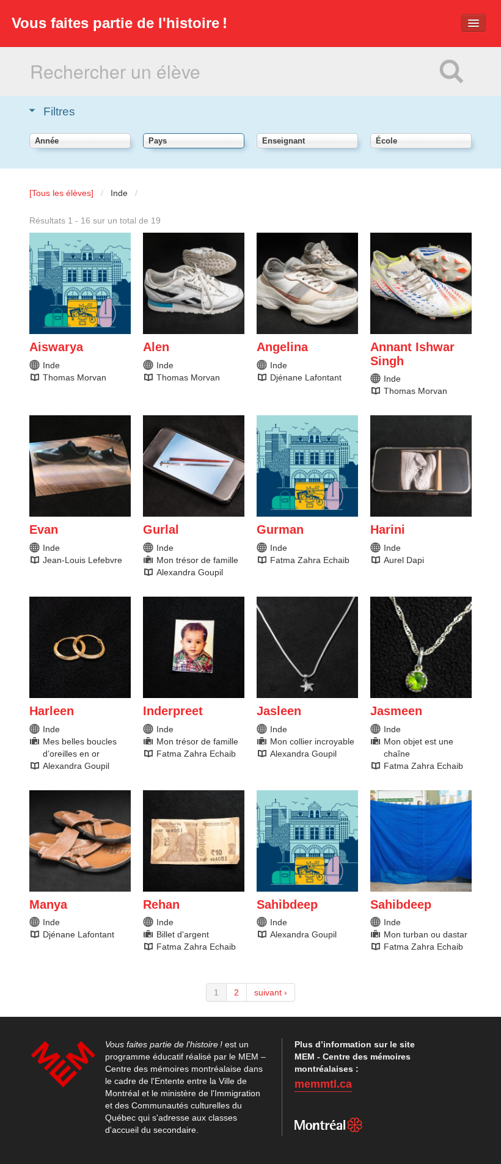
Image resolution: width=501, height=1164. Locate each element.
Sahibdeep (287, 904)
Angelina (282, 347)
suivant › (270, 992)
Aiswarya (56, 347)
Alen (156, 347)
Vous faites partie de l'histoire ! (119, 23)
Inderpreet (173, 711)
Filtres (59, 111)
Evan (43, 529)
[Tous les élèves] (61, 193)
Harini (387, 529)
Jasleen (279, 711)
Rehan (161, 904)
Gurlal (161, 529)
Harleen (51, 711)
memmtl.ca (323, 1084)
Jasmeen (396, 711)
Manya (48, 904)
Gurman (280, 529)
